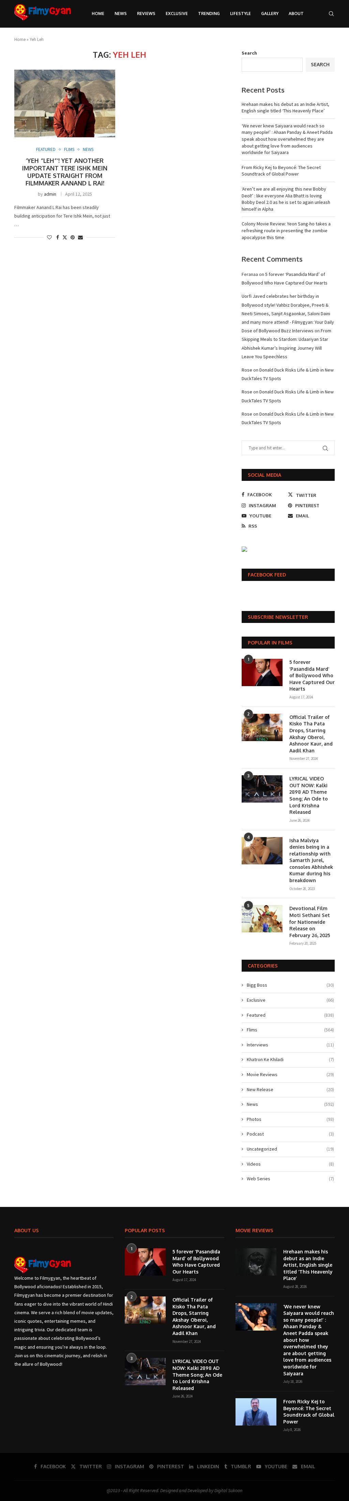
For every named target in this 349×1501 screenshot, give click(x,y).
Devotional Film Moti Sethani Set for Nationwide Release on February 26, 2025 (309, 921)
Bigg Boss (290, 985)
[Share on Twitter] (64, 237)
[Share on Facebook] (57, 237)
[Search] (331, 13)
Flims (290, 1030)
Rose (247, 370)
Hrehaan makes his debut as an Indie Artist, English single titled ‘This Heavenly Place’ (285, 107)
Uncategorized (290, 1149)
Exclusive (177, 13)
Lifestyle (240, 13)
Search (249, 53)
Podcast (290, 1134)
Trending (209, 13)
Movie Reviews (290, 1074)
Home (98, 13)
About (296, 13)
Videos (290, 1164)
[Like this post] (49, 237)
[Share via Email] (80, 237)
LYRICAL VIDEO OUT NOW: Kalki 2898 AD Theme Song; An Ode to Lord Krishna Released (308, 795)
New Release (290, 1089)
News (121, 13)
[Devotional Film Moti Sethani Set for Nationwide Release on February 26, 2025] (262, 918)
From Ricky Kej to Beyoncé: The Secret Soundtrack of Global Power (281, 170)
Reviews (146, 13)
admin (50, 194)
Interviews (290, 1045)
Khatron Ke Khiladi (290, 1059)
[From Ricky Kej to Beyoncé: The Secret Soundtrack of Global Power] (256, 1412)
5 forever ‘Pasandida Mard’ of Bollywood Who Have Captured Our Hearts (312, 675)
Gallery (269, 13)
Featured (290, 1015)
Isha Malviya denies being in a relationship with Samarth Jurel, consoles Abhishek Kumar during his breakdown (311, 860)
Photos (290, 1119)
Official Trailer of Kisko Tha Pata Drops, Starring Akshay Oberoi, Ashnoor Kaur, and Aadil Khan (311, 733)
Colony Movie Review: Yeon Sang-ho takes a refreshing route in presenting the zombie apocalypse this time (286, 230)
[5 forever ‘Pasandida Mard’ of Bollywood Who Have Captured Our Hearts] (262, 672)
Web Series (290, 1179)
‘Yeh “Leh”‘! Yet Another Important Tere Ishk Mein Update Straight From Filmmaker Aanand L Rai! (64, 172)
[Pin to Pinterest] (73, 237)
